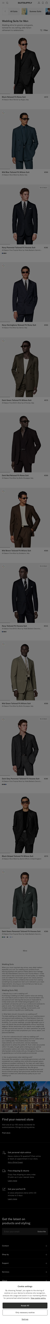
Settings (25, 1319)
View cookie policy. (38, 1298)
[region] (25, 1302)
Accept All (25, 1305)
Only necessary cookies (25, 1312)
